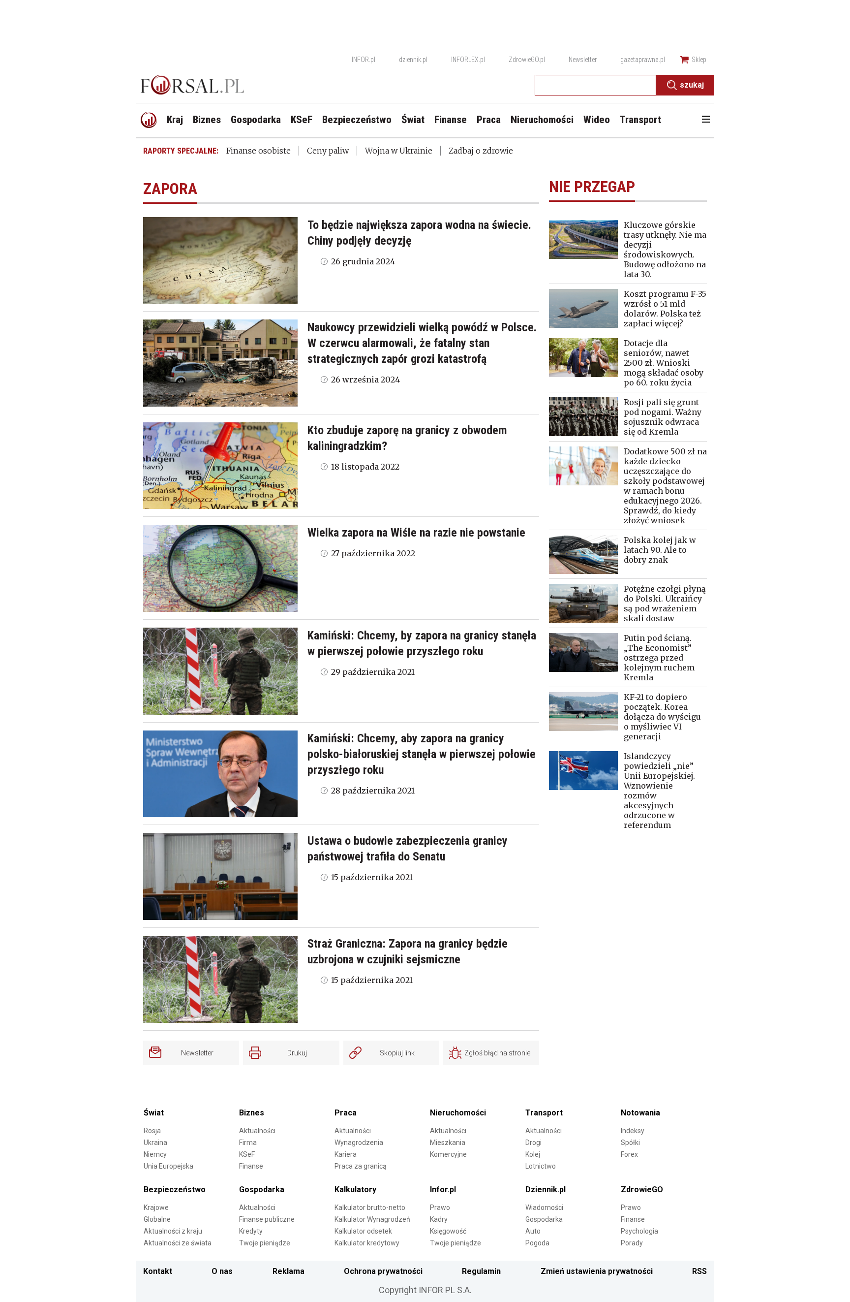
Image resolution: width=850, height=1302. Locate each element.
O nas (222, 1271)
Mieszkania (447, 1142)
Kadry (439, 1219)
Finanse (251, 1166)
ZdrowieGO (642, 1189)
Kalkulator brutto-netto (369, 1207)
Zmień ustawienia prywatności (597, 1271)
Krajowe (156, 1207)
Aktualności (257, 1131)
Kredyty (251, 1231)
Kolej (532, 1154)
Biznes (251, 1112)
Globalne (157, 1219)
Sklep (699, 60)
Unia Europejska (168, 1166)
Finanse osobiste (258, 151)
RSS (699, 1271)
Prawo (440, 1207)
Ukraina (155, 1142)
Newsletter (583, 60)
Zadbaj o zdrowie (481, 151)
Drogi (533, 1142)
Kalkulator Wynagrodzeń (372, 1219)
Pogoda (537, 1243)
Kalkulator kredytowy (366, 1243)
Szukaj (692, 85)
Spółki (630, 1142)
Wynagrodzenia (358, 1142)
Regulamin (481, 1271)
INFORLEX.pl (468, 60)
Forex (629, 1154)
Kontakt (157, 1271)
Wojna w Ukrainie (398, 151)
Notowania (640, 1112)
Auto (533, 1231)
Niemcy (155, 1154)
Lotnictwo (540, 1166)
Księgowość (448, 1231)
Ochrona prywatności (383, 1271)
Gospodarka (261, 1189)
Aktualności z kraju (173, 1231)
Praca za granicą (360, 1166)
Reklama (288, 1271)
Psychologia (639, 1231)
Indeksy (632, 1131)
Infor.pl (443, 1189)
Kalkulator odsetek (363, 1231)
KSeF (247, 1154)
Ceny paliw (328, 151)
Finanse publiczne (267, 1219)
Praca (345, 1112)
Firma (248, 1142)
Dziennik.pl (545, 1189)
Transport (544, 1112)
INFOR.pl (363, 60)
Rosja (152, 1131)
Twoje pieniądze (264, 1243)
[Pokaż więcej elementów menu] (705, 120)
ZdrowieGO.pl (527, 60)
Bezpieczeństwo (175, 1189)
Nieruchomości (458, 1112)
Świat (154, 1112)
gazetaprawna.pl (642, 60)
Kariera (345, 1154)
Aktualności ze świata (178, 1243)
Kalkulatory (355, 1189)
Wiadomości (544, 1207)
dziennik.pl (413, 60)
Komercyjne (448, 1154)
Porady (632, 1243)
